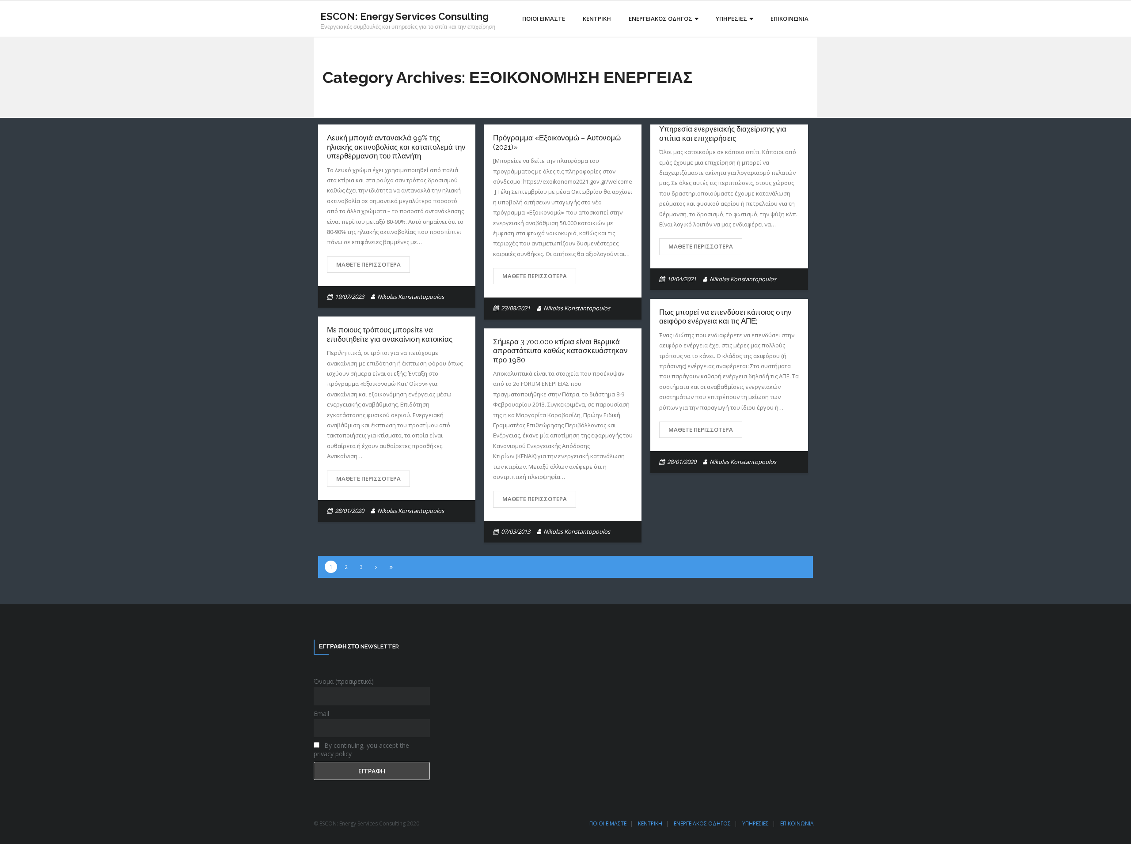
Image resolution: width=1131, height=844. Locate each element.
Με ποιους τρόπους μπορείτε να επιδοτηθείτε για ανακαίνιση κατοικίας (389, 334)
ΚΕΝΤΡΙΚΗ (650, 823)
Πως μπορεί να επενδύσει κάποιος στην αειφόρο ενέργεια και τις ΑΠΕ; (725, 316)
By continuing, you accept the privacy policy (361, 749)
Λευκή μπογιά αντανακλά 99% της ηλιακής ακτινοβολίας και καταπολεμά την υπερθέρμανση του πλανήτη (396, 146)
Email (321, 713)
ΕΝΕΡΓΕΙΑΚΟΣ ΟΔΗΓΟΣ (702, 823)
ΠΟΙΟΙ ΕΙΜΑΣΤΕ (607, 823)
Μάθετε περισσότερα (368, 264)
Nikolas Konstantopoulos (410, 297)
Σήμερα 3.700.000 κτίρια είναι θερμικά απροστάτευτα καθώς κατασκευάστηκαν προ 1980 (560, 350)
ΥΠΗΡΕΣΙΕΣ (755, 823)
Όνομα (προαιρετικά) (344, 681)
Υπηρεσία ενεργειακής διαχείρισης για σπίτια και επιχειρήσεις (722, 133)
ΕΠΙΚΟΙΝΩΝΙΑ (797, 823)
